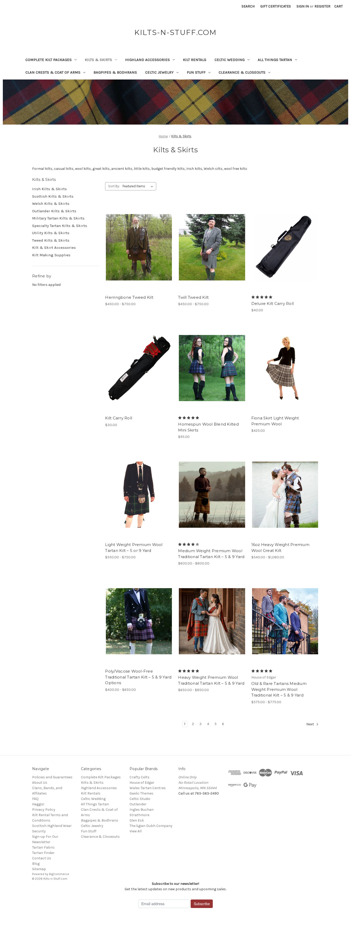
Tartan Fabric (43, 847)
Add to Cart (285, 256)
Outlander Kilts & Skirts (54, 211)
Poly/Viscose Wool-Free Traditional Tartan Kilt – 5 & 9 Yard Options (138, 677)
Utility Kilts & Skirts (50, 233)
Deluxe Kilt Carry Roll (272, 303)
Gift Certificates (275, 6)
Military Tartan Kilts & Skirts (58, 218)
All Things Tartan (275, 59)
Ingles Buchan (142, 809)
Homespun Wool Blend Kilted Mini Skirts (208, 427)
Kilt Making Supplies (51, 255)
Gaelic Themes (141, 793)
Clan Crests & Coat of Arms (52, 72)
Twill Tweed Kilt (193, 297)
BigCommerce (59, 874)
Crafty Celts (140, 777)
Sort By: (114, 186)
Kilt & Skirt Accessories (54, 247)
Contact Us (41, 858)
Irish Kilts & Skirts (49, 189)
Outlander (138, 804)
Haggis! (38, 804)
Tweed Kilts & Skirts (50, 240)
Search (248, 6)
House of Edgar (142, 782)
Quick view (134, 238)
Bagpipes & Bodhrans (115, 72)
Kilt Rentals (194, 59)
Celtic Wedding (230, 59)
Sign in (303, 6)
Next (310, 724)
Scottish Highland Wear (52, 826)
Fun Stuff (196, 72)
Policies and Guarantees (52, 777)
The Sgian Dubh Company (151, 826)
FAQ (35, 799)
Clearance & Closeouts (242, 72)
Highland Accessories (147, 59)
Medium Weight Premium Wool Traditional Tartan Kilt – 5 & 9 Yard (211, 553)
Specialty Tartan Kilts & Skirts (59, 225)
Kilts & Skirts (98, 59)
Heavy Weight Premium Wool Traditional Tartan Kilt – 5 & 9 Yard (211, 680)
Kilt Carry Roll (118, 418)
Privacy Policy (43, 809)
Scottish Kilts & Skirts (52, 196)
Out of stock (139, 377)
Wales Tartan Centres (148, 788)
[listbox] (139, 186)
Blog (36, 863)
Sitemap (39, 869)
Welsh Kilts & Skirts (50, 203)
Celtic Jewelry (159, 72)
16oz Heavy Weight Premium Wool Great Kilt (280, 547)
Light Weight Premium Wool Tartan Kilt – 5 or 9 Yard (133, 547)
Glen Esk (137, 820)
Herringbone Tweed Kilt (129, 297)
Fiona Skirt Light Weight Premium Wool (275, 421)
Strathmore (139, 815)
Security (39, 831)
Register (322, 6)
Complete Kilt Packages (48, 59)
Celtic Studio (140, 799)
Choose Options (139, 256)
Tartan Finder (43, 853)
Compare (137, 247)
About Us (39, 782)
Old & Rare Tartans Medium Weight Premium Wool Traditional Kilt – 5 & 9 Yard (279, 689)
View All (136, 831)
